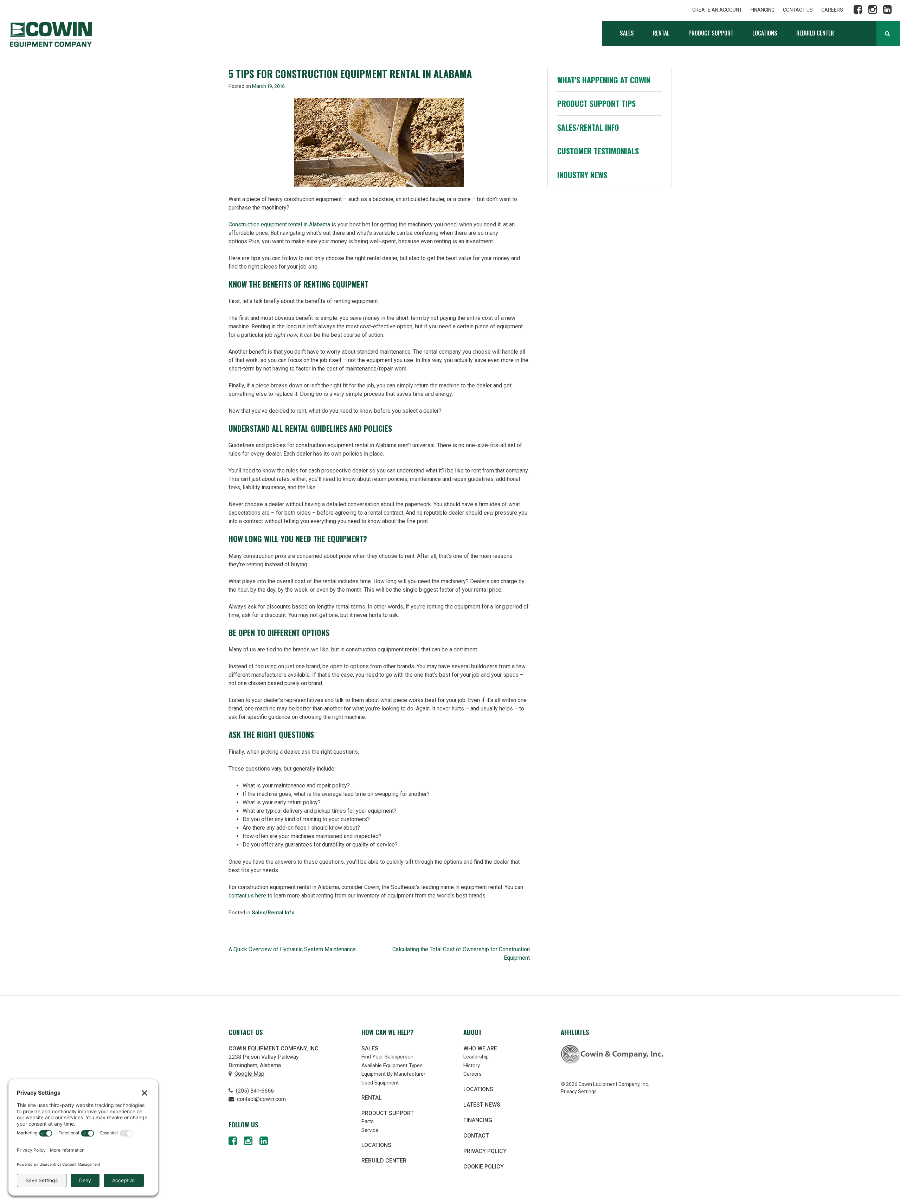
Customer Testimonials (598, 150)
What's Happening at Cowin (603, 79)
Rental (661, 33)
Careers (832, 10)
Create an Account (717, 10)
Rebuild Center (815, 33)
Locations (764, 33)
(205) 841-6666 (254, 1090)
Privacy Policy (485, 1151)
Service (369, 1130)
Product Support (710, 33)
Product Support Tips (596, 103)
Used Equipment (380, 1083)
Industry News (582, 174)
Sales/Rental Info (273, 912)
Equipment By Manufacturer (393, 1074)
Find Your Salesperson (387, 1057)
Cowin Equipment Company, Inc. (51, 34)
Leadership (476, 1057)
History (471, 1065)
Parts (367, 1121)
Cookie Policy (483, 1166)
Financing (762, 10)
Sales (627, 33)
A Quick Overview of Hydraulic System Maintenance (292, 949)
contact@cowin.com (261, 1099)
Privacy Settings (579, 1091)
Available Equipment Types (392, 1065)
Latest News (481, 1104)
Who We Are (480, 1048)
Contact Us (798, 10)
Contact (476, 1135)
